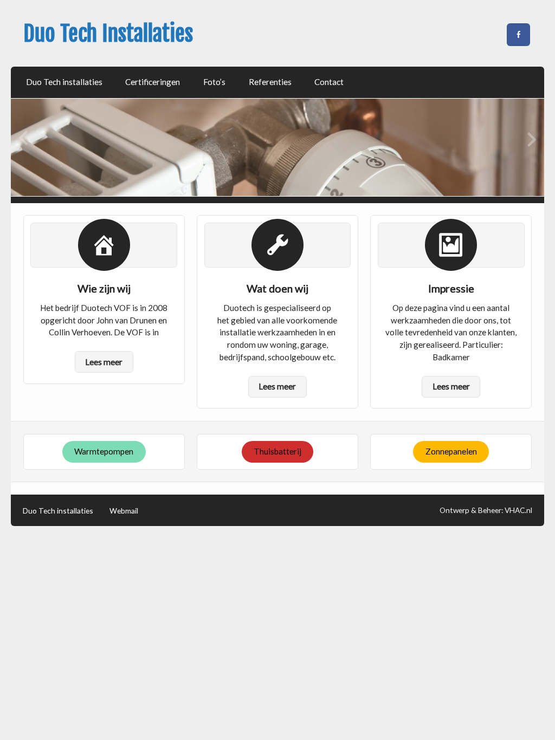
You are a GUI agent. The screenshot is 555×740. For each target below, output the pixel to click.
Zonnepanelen (451, 451)
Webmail (123, 511)
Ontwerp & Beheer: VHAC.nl (486, 510)
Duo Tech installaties (64, 82)
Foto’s (214, 82)
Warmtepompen (103, 451)
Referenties (270, 82)
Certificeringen (152, 82)
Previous (24, 139)
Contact (329, 82)
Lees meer (103, 362)
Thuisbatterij (277, 451)
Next (531, 139)
